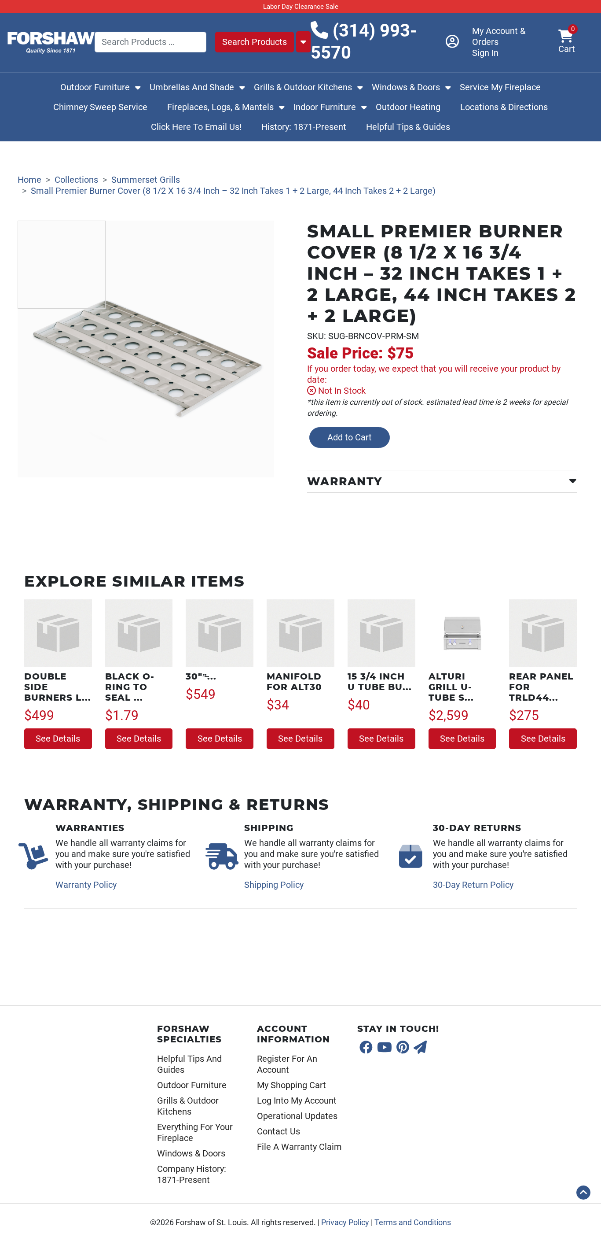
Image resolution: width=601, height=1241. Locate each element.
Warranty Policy (86, 884)
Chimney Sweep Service (100, 107)
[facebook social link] (366, 1048)
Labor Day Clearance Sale (300, 7)
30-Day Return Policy (473, 884)
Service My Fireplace (500, 87)
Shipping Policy (274, 884)
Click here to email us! (196, 127)
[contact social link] (420, 1048)
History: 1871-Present (303, 127)
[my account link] (459, 42)
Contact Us (278, 1131)
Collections (76, 179)
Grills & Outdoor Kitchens (303, 87)
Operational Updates (297, 1116)
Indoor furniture (324, 107)
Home (29, 179)
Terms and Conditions (412, 1222)
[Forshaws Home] (51, 41)
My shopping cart (291, 1085)
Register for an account (287, 1064)
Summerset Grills (145, 179)
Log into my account (297, 1100)
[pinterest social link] (402, 1048)
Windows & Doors (406, 87)
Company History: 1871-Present (191, 1174)
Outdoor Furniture (95, 87)
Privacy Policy (345, 1222)
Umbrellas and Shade (192, 87)
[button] (583, 1192)
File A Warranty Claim (299, 1146)
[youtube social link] (384, 1048)
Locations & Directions (504, 107)
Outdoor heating (408, 107)
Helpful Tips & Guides (408, 127)
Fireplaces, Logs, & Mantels (220, 107)
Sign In (485, 53)
